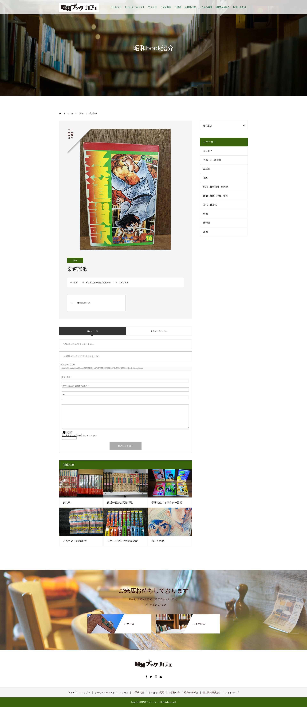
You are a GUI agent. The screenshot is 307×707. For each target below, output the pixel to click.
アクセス (152, 7)
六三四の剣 (157, 541)
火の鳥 (67, 502)
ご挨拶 (178, 7)
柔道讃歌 (98, 282)
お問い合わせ (239, 7)
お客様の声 (190, 7)
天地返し (89, 282)
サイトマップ (232, 692)
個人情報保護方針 (212, 692)
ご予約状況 (165, 7)
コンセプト (116, 7)
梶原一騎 (106, 282)
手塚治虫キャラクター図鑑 (166, 502)
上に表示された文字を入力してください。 (80, 435)
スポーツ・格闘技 (212, 159)
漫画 (75, 260)
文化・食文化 (210, 204)
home (71, 692)
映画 (205, 213)
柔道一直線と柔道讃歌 (120, 502)
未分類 (206, 222)
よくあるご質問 (156, 692)
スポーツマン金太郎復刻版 (122, 541)
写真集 (206, 168)
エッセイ (207, 150)
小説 (205, 177)
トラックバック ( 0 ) (158, 331)
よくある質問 (205, 7)
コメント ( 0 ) (92, 331)
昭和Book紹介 (223, 7)
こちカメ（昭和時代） (76, 541)
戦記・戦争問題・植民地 (215, 186)
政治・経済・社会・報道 (215, 195)
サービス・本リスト (135, 7)
